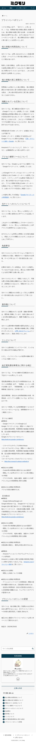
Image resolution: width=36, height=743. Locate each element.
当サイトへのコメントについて (14, 708)
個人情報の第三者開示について (14, 700)
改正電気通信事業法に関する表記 (15, 719)
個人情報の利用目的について (13, 697)
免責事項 (7, 711)
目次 (6, 693)
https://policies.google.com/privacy (12, 439)
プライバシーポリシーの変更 (13, 722)
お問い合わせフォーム (22, 331)
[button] (32, 649)
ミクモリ (18, 668)
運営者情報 (8, 735)
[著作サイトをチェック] (18, 679)
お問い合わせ (19, 737)
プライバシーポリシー (23, 735)
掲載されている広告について (13, 703)
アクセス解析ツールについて (13, 705)
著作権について (9, 714)
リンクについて (9, 716)
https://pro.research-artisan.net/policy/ (16, 461)
